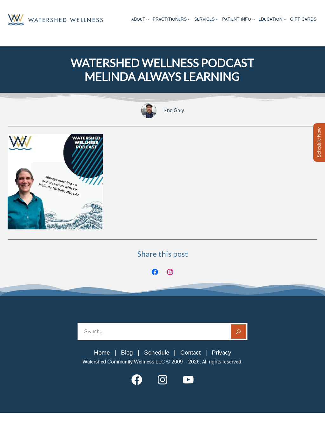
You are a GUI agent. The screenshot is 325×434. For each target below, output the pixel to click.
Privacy (221, 352)
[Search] (238, 331)
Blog (127, 352)
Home (102, 352)
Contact (190, 352)
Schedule (156, 352)
